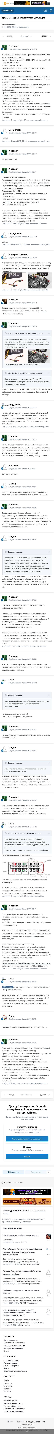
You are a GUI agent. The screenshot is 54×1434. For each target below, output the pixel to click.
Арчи (11, 1016)
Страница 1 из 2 (27, 36)
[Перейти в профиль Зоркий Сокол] (48, 1236)
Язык (9, 1422)
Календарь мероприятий (14, 1345)
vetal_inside (15, 130)
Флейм (24, 1242)
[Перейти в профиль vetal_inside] (4, 131)
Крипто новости (10, 1340)
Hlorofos (13, 299)
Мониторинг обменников (14, 1343)
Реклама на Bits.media (13, 1403)
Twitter (6, 1380)
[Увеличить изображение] (27, 280)
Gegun (12, 536)
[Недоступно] (27, 867)
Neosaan (11, 24)
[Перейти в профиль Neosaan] (4, 47)
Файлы (7, 1368)
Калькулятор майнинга (13, 1348)
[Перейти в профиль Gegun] (4, 538)
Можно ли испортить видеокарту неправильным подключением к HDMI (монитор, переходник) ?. (19, 1312)
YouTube (7, 1391)
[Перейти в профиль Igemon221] (48, 1272)
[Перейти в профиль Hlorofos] (4, 301)
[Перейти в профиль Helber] (48, 1250)
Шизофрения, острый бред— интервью (20, 1235)
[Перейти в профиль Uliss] (4, 681)
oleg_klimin (14, 404)
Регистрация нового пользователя (27, 1139)
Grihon (12, 483)
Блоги (6, 1351)
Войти (27, 1156)
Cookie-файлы (27, 1425)
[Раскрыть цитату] (6, 333)
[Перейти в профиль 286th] (48, 1292)
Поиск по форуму (11, 1366)
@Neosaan (7, 987)
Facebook (8, 1383)
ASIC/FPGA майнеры (28, 1303)
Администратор (10, 1401)
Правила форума (11, 1360)
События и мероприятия (14, 1411)
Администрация (10, 1363)
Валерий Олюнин (18, 254)
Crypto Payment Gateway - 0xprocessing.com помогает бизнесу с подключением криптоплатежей (22, 1252)
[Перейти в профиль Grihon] (4, 485)
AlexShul (13, 465)
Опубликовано (23, 49)
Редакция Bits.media (12, 1406)
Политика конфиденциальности (30, 1422)
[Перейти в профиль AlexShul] (4, 467)
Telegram (8, 1388)
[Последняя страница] (50, 36)
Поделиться (14, 1172)
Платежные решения (30, 1264)
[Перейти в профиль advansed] (48, 1311)
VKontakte (8, 1386)
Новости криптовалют (30, 1284)
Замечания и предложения (15, 1371)
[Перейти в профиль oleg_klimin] (4, 406)
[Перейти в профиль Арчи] (4, 1017)
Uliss (11, 679)
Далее (44, 36)
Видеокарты (24, 27)
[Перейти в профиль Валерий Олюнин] (4, 256)
